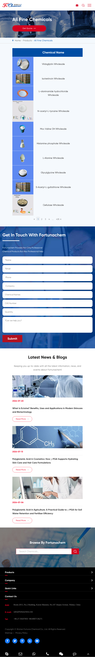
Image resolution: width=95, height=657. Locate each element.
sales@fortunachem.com (23, 612)
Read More (22, 419)
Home (18, 40)
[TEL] (47, 654)
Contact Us (11, 596)
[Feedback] (75, 654)
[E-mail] (20, 654)
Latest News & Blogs (47, 357)
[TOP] (88, 654)
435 (57, 219)
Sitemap (8, 633)
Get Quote (29, 28)
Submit (12, 338)
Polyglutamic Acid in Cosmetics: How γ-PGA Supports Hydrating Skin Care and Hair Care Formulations (45, 461)
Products (27, 40)
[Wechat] (61, 654)
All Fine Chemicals (43, 40)
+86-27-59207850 (21, 619)
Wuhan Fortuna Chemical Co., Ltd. (35, 629)
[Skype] (7, 654)
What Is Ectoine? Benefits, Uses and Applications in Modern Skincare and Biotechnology (47, 410)
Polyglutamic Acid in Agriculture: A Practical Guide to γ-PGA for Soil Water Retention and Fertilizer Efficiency (47, 511)
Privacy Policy (21, 633)
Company (10, 580)
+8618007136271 (35, 619)
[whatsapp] (34, 654)
